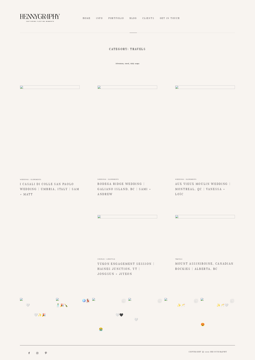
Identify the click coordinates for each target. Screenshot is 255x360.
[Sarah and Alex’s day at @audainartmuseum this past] (109, 315)
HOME (87, 18)
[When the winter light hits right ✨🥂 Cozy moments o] (181, 315)
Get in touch (170, 18)
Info (99, 18)
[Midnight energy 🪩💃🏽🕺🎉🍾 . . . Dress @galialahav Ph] (73, 315)
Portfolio (116, 18)
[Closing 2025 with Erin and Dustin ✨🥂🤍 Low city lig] (218, 315)
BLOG (133, 18)
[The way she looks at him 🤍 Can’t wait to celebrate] (37, 315)
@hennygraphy (127, 289)
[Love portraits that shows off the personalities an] (145, 315)
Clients (148, 18)
